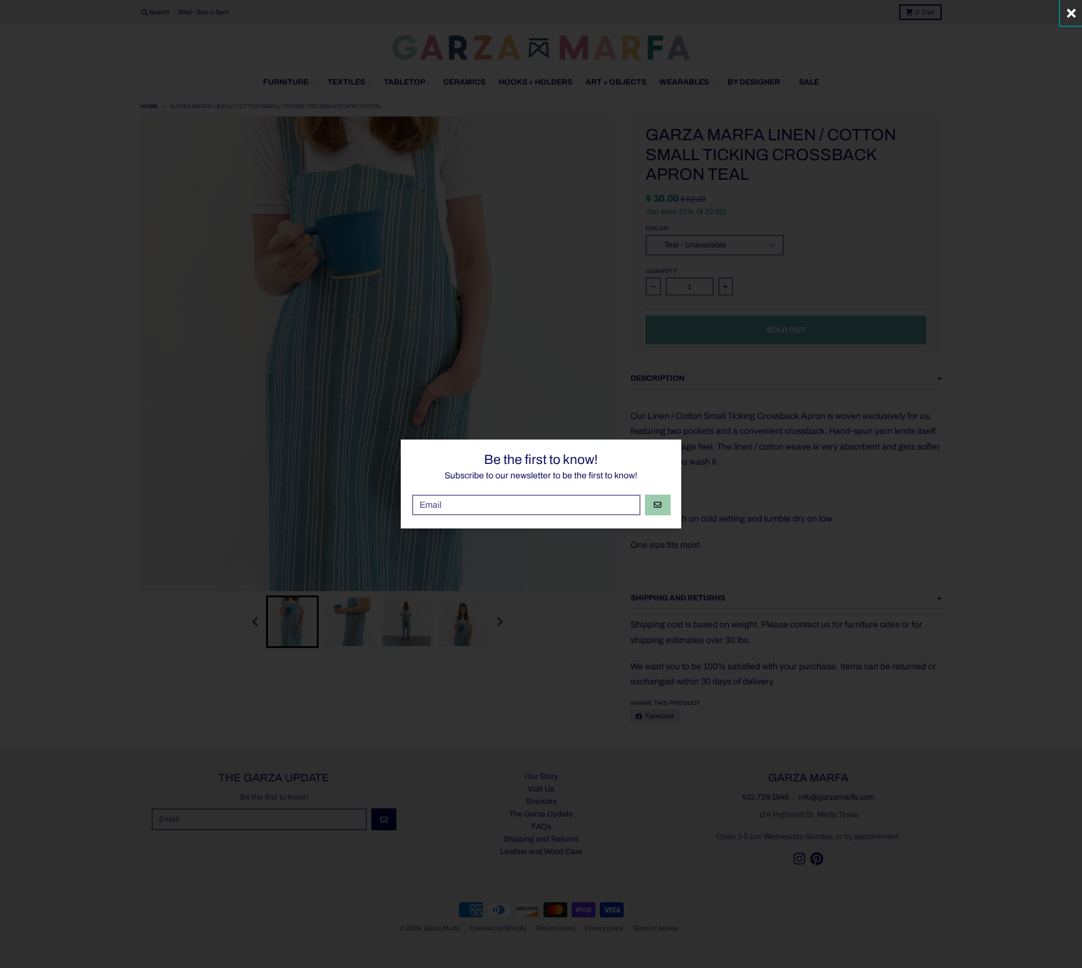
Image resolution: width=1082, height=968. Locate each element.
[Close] (1071, 13)
